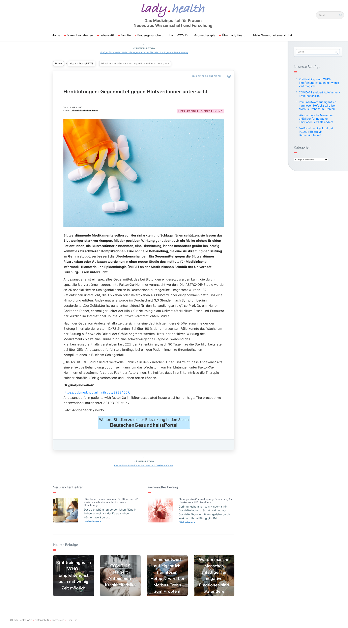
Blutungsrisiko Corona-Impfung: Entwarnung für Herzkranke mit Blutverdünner (205, 500)
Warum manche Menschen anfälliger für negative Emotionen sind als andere (316, 118)
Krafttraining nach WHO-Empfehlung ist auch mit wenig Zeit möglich (319, 82)
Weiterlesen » (93, 521)
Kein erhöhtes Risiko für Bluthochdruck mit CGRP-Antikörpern (143, 465)
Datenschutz (42, 620)
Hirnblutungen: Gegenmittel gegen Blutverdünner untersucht (135, 91)
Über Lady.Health (234, 35)
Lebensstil (107, 35)
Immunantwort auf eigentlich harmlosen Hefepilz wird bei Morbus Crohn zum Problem (317, 105)
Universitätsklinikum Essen (84, 110)
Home (56, 35)
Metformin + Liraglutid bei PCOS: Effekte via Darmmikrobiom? (316, 132)
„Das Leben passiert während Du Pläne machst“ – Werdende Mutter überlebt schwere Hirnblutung (111, 502)
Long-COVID (178, 35)
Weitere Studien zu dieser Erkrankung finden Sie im (144, 422)
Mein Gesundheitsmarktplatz (273, 35)
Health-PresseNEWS (81, 63)
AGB (30, 620)
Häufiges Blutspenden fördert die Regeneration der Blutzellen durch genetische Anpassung (144, 52)
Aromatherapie (204, 35)
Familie (126, 35)
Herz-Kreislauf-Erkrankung (200, 111)
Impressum (58, 620)
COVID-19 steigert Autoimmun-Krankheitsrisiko (319, 94)
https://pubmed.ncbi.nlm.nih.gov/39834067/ (96, 392)
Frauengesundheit (150, 35)
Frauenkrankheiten (80, 35)
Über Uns (71, 620)
